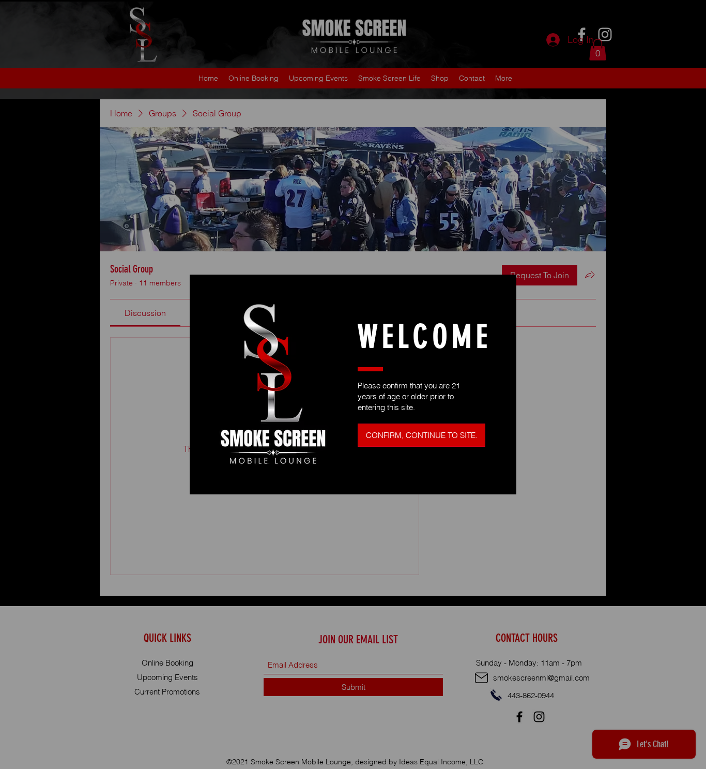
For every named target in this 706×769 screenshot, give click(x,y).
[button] (421, 435)
